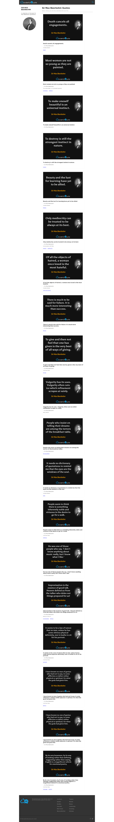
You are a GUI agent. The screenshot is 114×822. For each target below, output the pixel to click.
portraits (45, 662)
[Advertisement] (29, 51)
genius (44, 705)
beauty (44, 207)
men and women (47, 290)
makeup (51, 90)
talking (51, 618)
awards (44, 248)
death (44, 49)
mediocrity (50, 248)
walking (45, 537)
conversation (46, 618)
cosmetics (45, 90)
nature (44, 167)
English (50, 789)
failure (44, 330)
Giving (44, 372)
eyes (44, 495)
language (45, 789)
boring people (46, 453)
